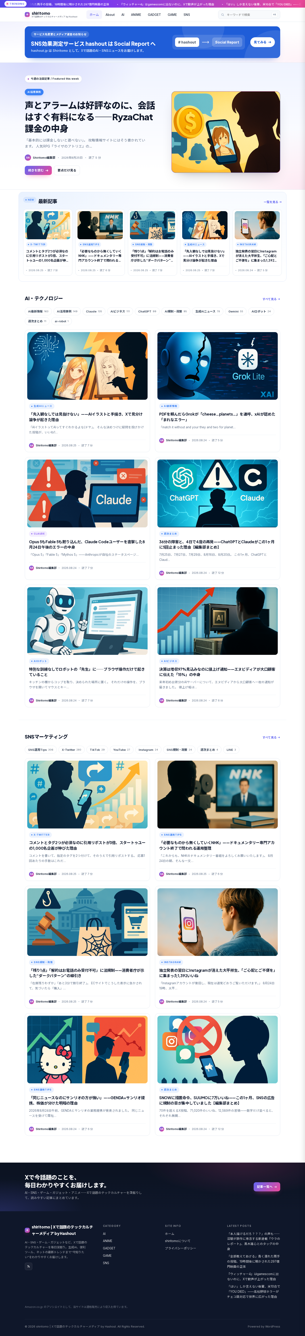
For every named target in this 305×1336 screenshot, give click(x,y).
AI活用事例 (67, 311)
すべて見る (270, 299)
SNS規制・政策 (179, 749)
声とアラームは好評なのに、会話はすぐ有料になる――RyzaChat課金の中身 (90, 116)
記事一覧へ (265, 1186)
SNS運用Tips (40, 749)
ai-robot (62, 321)
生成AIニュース (207, 311)
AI (122, 15)
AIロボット (261, 311)
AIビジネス (120, 311)
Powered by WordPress (264, 1326)
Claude (94, 311)
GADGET (154, 15)
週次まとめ (37, 321)
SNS (187, 15)
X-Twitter (71, 749)
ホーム (94, 15)
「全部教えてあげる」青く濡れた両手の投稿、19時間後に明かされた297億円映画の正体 (253, 1261)
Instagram (148, 749)
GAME (172, 15)
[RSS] (28, 1266)
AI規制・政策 (176, 311)
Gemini (235, 311)
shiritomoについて (178, 1241)
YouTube (121, 749)
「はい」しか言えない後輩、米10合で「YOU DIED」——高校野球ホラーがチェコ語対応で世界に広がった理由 (212, 4)
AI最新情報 (38, 311)
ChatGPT (147, 311)
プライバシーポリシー (180, 1248)
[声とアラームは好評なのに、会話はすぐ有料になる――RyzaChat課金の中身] (225, 132)
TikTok (97, 749)
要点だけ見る (67, 170)
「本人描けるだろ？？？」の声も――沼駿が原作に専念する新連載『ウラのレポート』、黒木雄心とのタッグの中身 (253, 1241)
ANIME (136, 15)
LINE (231, 749)
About (110, 15)
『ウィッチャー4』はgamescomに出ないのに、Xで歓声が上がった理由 (82, 4)
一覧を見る (271, 202)
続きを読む (36, 170)
